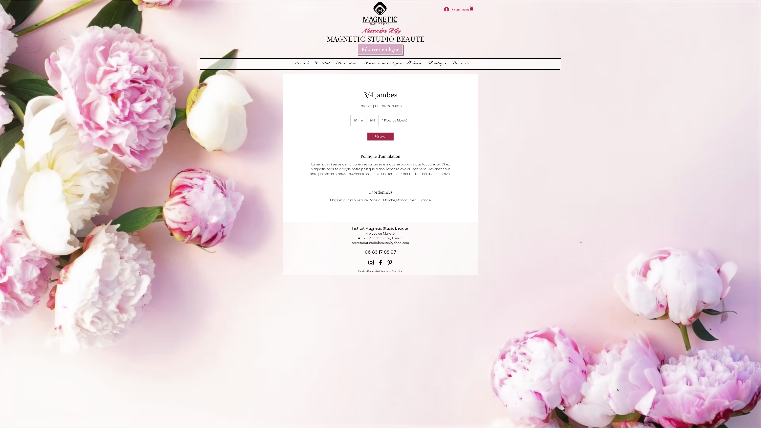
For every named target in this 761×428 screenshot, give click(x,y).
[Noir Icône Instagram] (371, 262)
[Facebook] (380, 262)
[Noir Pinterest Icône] (389, 262)
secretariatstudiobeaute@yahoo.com (380, 243)
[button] (471, 8)
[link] (380, 136)
